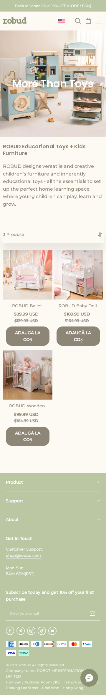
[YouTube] (52, 631)
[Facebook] (10, 631)
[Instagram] (31, 631)
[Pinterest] (20, 631)
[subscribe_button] (92, 614)
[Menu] (99, 21)
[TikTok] (42, 631)
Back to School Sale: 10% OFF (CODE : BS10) (53, 6)
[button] (14, 20)
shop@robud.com (23, 555)
